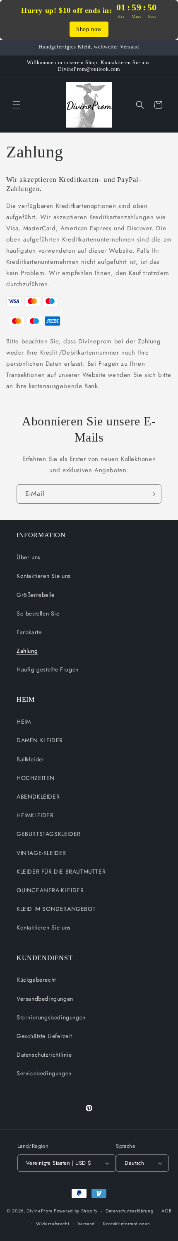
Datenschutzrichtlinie (44, 1054)
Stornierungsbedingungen (51, 1017)
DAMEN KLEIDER (40, 740)
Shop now (89, 29)
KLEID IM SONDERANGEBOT (56, 909)
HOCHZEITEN (36, 778)
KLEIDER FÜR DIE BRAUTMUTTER (61, 871)
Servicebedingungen (44, 1073)
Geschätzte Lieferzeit (44, 1036)
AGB (166, 1210)
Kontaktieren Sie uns (44, 576)
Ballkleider (31, 759)
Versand (86, 1223)
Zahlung (27, 651)
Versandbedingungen (45, 999)
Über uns (29, 557)
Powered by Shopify (76, 1210)
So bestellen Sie (38, 613)
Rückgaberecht (36, 979)
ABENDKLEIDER (38, 796)
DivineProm (39, 1210)
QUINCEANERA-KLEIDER (50, 890)
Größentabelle (36, 595)
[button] (16, 105)
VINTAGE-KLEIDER (41, 853)
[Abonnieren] (152, 494)
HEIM (24, 721)
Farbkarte (29, 632)
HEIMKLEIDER (35, 815)
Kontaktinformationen (126, 1223)
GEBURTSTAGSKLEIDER (49, 834)
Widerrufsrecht (53, 1223)
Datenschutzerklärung (129, 1210)
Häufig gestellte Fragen (48, 669)
